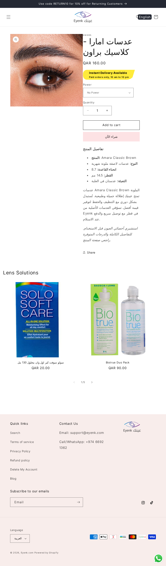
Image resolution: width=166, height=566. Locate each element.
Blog (13, 478)
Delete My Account (23, 469)
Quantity (88, 102)
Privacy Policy (20, 451)
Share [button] (91, 252)
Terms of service (22, 442)
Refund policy (20, 460)
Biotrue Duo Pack (118, 362)
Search (15, 432)
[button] (8, 17)
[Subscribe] (78, 502)
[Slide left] (74, 382)
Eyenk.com (27, 552)
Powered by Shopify (46, 552)
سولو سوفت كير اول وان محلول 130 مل (41, 362)
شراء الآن (111, 137)
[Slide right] (91, 382)
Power (87, 84)
